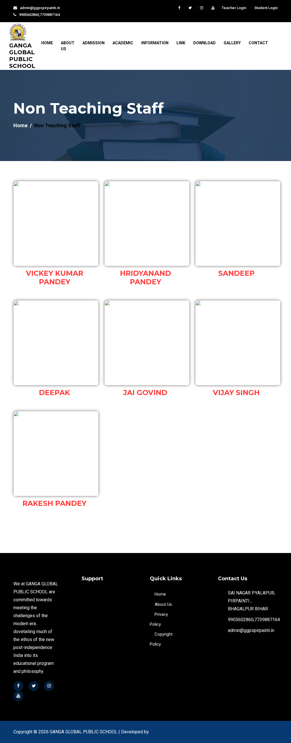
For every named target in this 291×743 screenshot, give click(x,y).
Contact (258, 43)
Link (180, 43)
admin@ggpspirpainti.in (40, 8)
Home (47, 43)
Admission (93, 43)
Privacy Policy (159, 619)
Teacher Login (234, 8)
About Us (67, 46)
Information (155, 43)
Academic (123, 43)
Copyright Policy (161, 639)
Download (204, 43)
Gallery (232, 43)
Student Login (266, 8)
